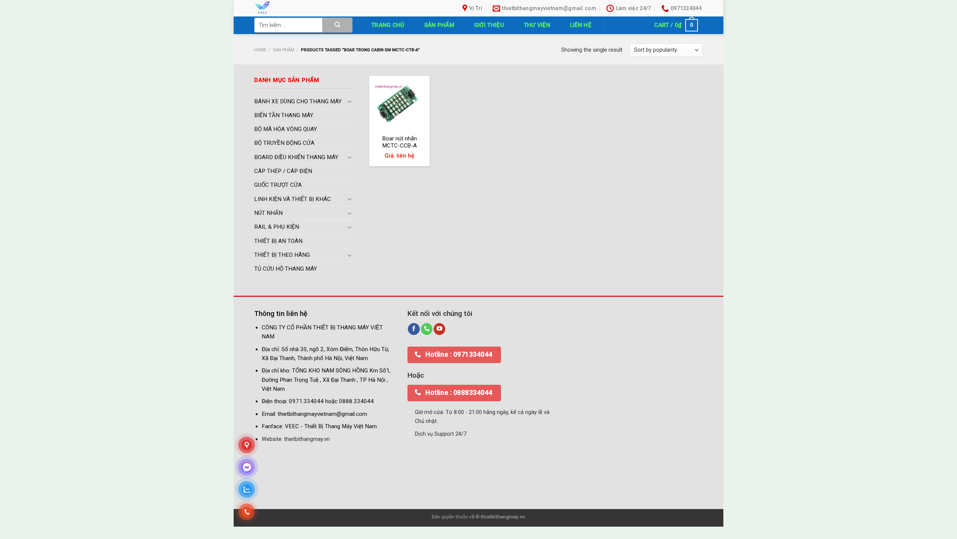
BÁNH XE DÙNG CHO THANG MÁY (298, 101)
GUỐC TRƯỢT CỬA (278, 185)
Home (260, 49)
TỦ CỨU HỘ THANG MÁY (285, 269)
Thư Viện (537, 25)
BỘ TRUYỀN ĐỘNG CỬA (284, 143)
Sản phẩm (439, 25)
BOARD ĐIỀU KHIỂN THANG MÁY (296, 157)
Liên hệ (580, 25)
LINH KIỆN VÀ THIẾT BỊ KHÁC (292, 199)
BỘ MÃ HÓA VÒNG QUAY (285, 129)
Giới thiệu (489, 25)
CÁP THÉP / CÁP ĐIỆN (283, 171)
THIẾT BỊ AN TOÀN (278, 241)
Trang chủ (387, 25)
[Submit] (338, 25)
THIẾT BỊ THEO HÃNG (282, 255)
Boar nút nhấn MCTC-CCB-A (399, 142)
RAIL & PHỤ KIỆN (276, 227)
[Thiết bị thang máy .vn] (305, 8)
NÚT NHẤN (268, 213)
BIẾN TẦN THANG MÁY (283, 115)
